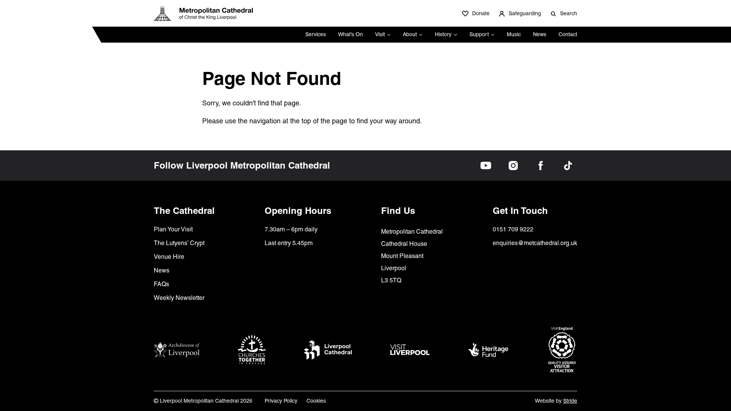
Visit (380, 34)
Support (479, 34)
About (410, 34)
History (443, 34)
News (539, 34)
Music (514, 34)
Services (315, 34)
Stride (570, 401)
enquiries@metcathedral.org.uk (535, 243)
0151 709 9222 (513, 229)
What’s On (350, 34)
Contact (568, 34)
